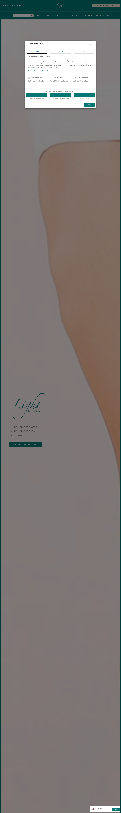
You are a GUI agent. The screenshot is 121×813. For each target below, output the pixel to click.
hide (116, 809)
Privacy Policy (32, 71)
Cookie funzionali (59, 78)
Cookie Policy (42, 71)
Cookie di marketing (83, 78)
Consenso (37, 51)
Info (84, 51)
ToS (48, 71)
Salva (37, 95)
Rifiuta (61, 95)
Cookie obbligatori (37, 78)
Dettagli (60, 51)
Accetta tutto (84, 95)
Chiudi (89, 104)
